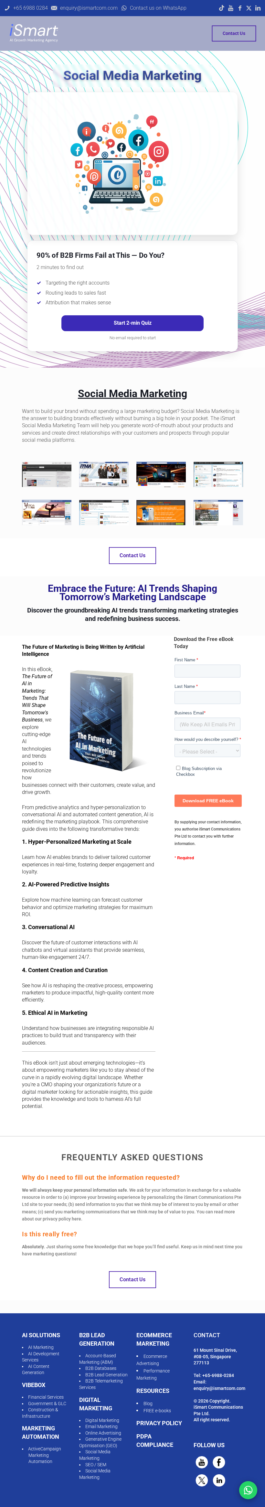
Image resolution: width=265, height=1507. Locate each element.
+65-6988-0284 (218, 1375)
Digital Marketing (102, 1420)
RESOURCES (152, 1390)
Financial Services (46, 1397)
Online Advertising (103, 1433)
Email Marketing (101, 1426)
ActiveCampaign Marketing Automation (44, 1455)
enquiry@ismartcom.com (219, 1388)
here (76, 1218)
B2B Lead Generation (106, 1374)
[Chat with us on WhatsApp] (248, 1490)
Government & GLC (47, 1403)
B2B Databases (100, 1368)
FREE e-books (157, 1410)
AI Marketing (41, 1347)
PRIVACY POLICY (159, 1423)
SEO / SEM (95, 1464)
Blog (148, 1403)
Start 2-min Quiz (133, 323)
